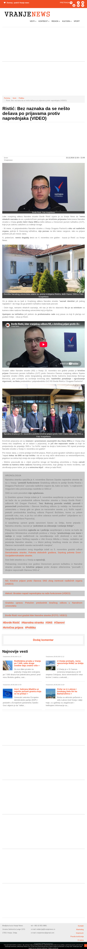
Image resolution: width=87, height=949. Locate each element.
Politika (21, 98)
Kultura (66, 21)
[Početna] (28, 14)
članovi (60, 622)
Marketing (80, 929)
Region (55, 21)
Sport (77, 21)
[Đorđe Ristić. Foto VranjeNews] (43, 187)
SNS (49, 622)
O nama (81, 940)
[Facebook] (78, 2)
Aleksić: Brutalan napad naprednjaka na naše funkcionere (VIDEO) (37, 593)
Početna (7, 98)
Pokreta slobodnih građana (42, 552)
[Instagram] (78, 5)
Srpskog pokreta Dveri (69, 552)
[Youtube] (73, 5)
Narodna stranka (33, 622)
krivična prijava (13, 627)
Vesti (32, 21)
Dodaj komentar (43, 639)
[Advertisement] (43, 44)
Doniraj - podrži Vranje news (17, 3)
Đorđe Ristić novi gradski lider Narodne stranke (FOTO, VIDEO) (36, 615)
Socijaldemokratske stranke (18, 555)
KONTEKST (43, 21)
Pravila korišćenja (77, 936)
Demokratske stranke (16, 552)
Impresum (80, 933)
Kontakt (81, 926)
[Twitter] (82, 2)
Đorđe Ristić (12, 622)
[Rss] (82, 5)
